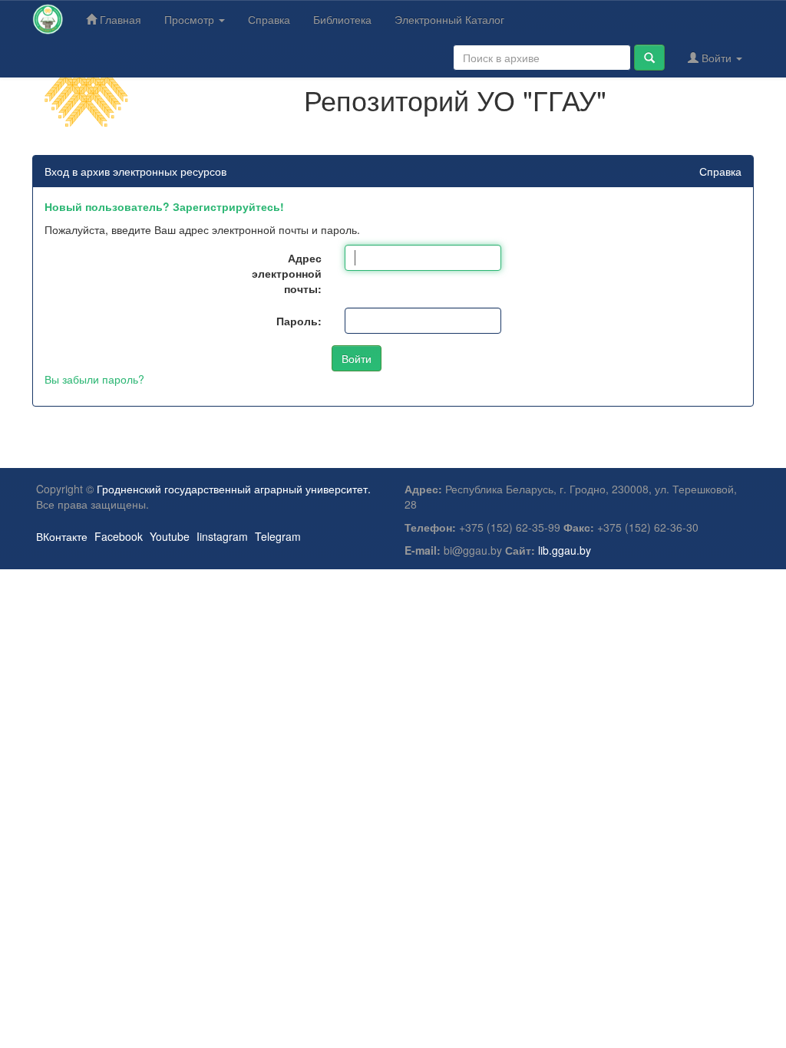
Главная (119, 19)
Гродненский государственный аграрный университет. (234, 488)
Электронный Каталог (449, 19)
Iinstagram (222, 536)
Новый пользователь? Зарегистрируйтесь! (164, 206)
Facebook (118, 536)
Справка (269, 19)
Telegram (278, 536)
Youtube (170, 536)
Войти (716, 57)
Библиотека (342, 19)
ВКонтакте (62, 536)
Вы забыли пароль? (94, 379)
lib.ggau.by (564, 550)
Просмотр (190, 19)
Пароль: (299, 320)
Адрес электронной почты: (287, 273)
